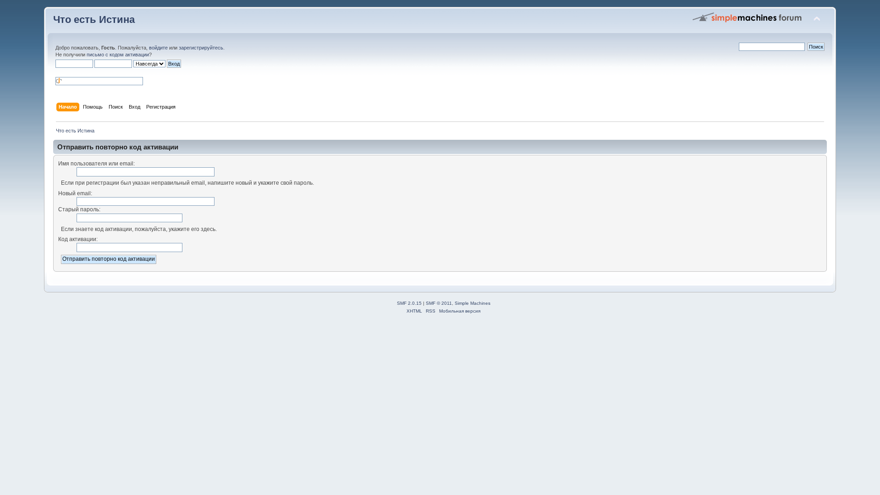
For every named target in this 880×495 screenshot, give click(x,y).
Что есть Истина (94, 19)
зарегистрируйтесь (201, 47)
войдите (158, 47)
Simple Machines (472, 303)
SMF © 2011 (439, 303)
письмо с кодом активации (118, 54)
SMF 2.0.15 (409, 303)
